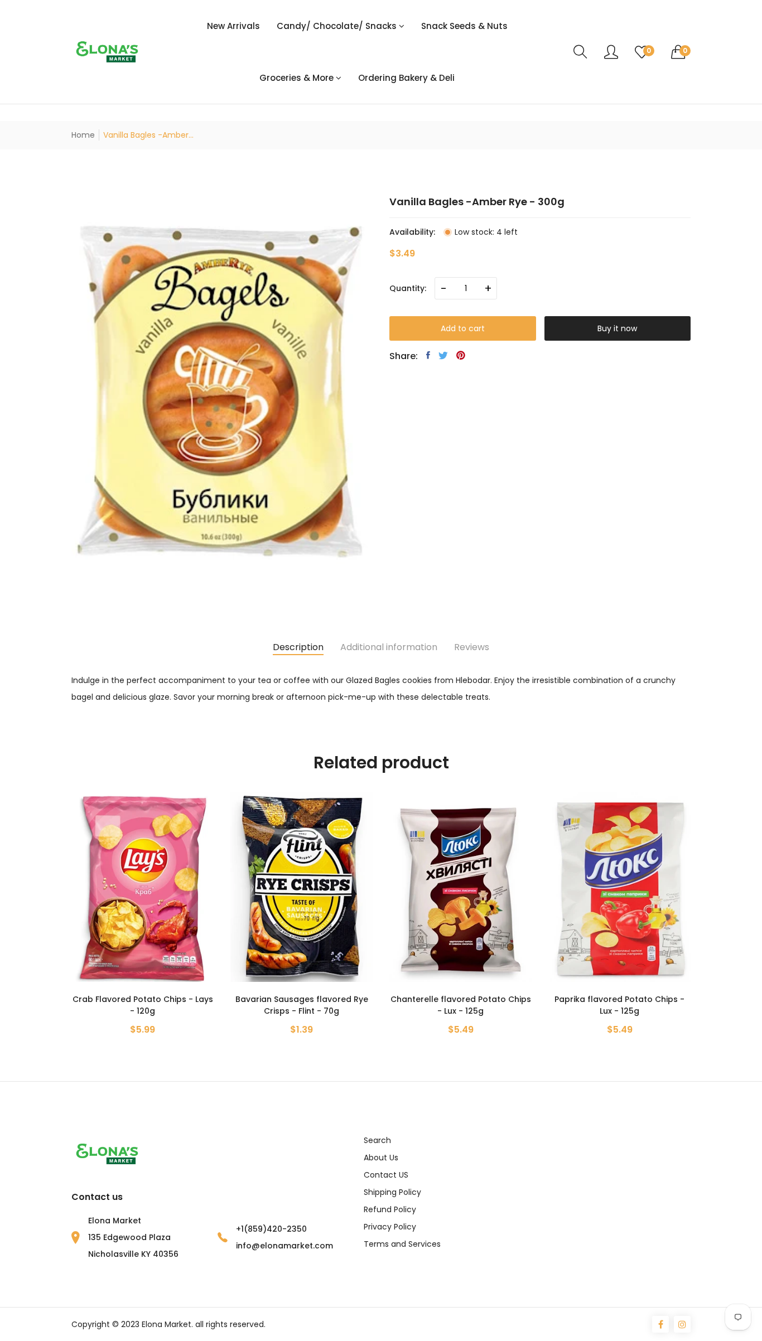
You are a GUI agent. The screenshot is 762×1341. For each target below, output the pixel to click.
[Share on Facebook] (428, 355)
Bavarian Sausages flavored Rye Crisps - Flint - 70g (142, 1005)
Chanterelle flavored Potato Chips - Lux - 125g (302, 1005)
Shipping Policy (392, 1192)
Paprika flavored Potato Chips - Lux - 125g (460, 1005)
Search (377, 1140)
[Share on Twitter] (443, 355)
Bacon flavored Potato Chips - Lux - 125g (619, 1005)
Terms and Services (402, 1244)
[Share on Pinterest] (460, 355)
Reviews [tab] (471, 647)
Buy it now (617, 328)
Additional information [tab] (388, 647)
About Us (381, 1157)
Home (83, 135)
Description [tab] (298, 647)
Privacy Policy (390, 1226)
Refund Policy (390, 1209)
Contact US (386, 1174)
